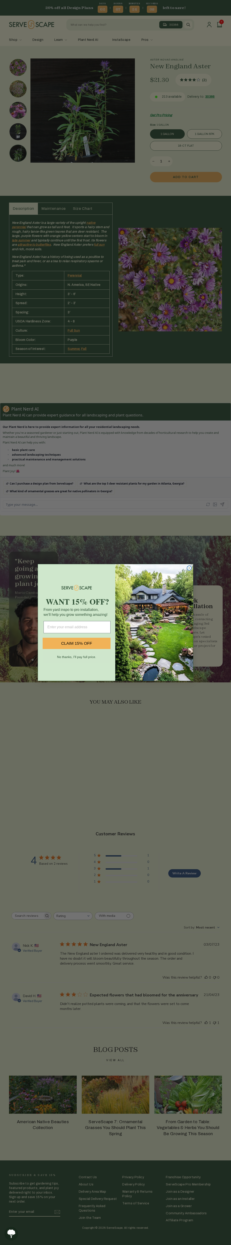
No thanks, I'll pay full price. (76, 657)
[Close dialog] (189, 568)
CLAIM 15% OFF (76, 643)
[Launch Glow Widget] (11, 1233)
